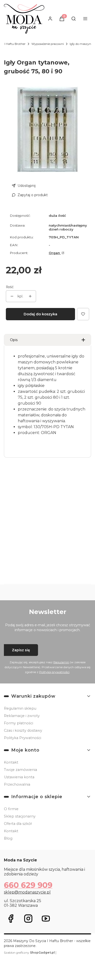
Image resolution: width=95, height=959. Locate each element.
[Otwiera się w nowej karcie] (11, 918)
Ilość (10, 287)
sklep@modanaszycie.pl (27, 892)
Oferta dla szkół (18, 823)
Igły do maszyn (80, 44)
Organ (55, 253)
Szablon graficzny (29, 952)
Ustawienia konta (19, 777)
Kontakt (11, 762)
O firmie (11, 809)
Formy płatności (18, 723)
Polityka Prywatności (22, 738)
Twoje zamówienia (20, 769)
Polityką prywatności (54, 672)
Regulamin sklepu (20, 708)
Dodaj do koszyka (40, 314)
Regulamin (61, 662)
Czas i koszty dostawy (23, 730)
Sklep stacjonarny (20, 816)
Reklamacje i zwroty (22, 716)
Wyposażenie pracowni (47, 44)
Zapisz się (21, 650)
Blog (8, 838)
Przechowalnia (17, 784)
